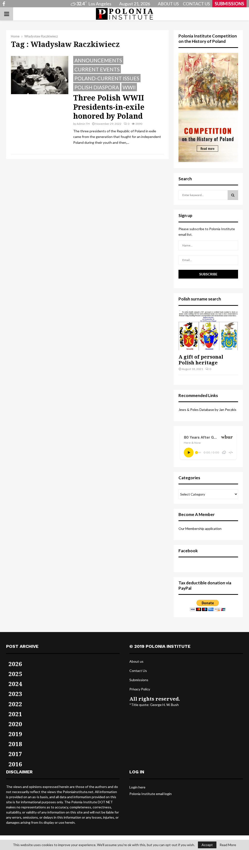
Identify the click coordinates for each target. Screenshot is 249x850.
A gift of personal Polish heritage (200, 359)
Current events (97, 69)
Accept (207, 845)
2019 (15, 734)
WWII (129, 87)
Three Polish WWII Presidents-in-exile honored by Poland (108, 107)
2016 (15, 764)
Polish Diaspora (96, 87)
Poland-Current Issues (106, 78)
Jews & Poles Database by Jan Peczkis (207, 409)
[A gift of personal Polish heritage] (208, 330)
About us (136, 661)
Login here (137, 787)
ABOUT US (168, 3)
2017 (15, 754)
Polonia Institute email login (150, 794)
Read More (228, 845)
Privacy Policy (139, 689)
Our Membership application (200, 528)
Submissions (138, 680)
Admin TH (83, 124)
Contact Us (138, 671)
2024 (15, 684)
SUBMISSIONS (229, 3)
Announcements (98, 60)
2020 (15, 724)
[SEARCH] (233, 195)
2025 (15, 674)
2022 (15, 704)
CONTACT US (196, 3)
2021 (15, 714)
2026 (15, 664)
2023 (15, 694)
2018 (15, 744)
